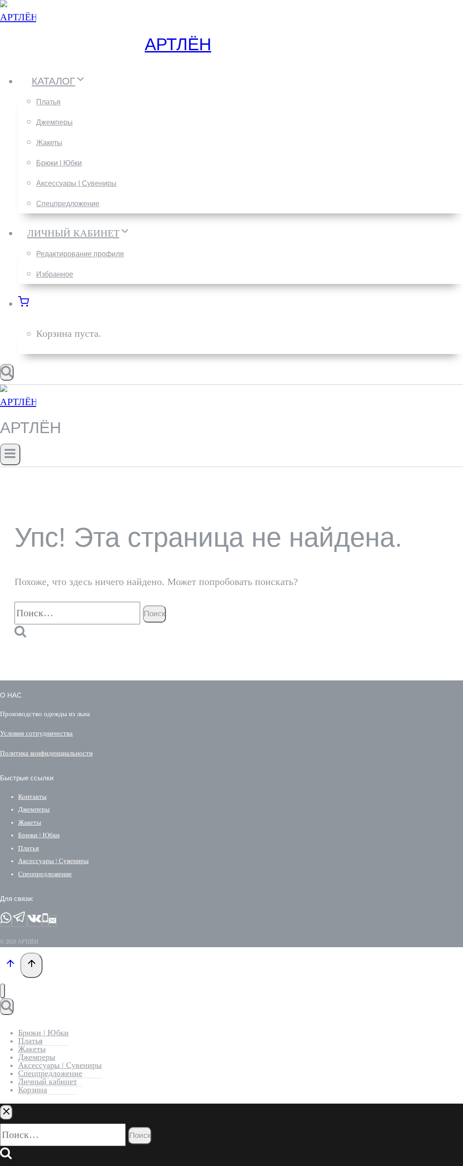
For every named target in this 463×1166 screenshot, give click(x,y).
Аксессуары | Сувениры (76, 183)
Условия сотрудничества (36, 733)
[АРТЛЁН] (18, 17)
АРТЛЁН (178, 44)
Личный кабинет (47, 1081)
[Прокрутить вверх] (10, 965)
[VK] (34, 921)
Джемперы (54, 122)
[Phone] (45, 921)
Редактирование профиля (80, 254)
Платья (48, 102)
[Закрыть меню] (2, 990)
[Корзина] (28, 303)
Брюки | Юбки (59, 163)
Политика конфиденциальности (46, 753)
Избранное (54, 274)
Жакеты (49, 142)
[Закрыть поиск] (6, 1112)
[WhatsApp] (6, 921)
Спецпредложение (67, 204)
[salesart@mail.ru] (52, 921)
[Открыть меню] (10, 454)
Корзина (32, 1089)
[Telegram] (19, 921)
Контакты (32, 796)
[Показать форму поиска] (7, 372)
